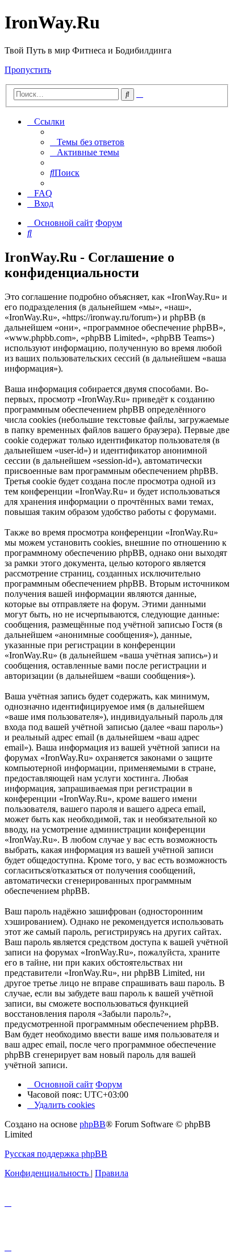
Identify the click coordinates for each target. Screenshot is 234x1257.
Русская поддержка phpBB (56, 1154)
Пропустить (28, 70)
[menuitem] (87, 142)
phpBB (93, 1124)
